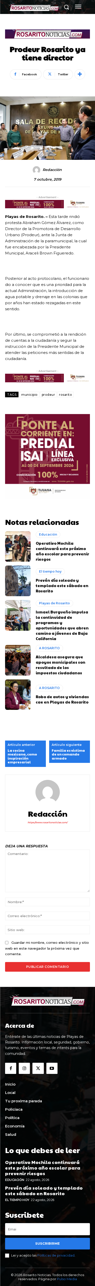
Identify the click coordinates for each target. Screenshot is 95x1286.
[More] (79, 74)
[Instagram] (24, 1068)
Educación (48, 534)
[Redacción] (37, 170)
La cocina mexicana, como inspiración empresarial (22, 756)
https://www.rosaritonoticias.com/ (47, 822)
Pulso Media (67, 1279)
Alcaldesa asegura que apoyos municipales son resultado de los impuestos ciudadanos (60, 664)
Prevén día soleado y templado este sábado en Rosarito (62, 585)
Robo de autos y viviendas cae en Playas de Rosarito (62, 699)
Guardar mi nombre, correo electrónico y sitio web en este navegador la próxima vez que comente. (47, 948)
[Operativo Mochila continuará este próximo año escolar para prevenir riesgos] (18, 546)
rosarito (65, 395)
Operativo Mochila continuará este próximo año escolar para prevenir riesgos (62, 551)
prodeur (48, 395)
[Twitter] (38, 1068)
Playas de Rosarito (54, 603)
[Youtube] (52, 1068)
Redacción (52, 170)
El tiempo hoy (50, 571)
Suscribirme (47, 1243)
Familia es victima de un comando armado (68, 755)
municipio (29, 395)
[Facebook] (10, 1068)
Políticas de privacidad (55, 1255)
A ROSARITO (49, 648)
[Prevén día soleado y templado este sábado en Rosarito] (18, 580)
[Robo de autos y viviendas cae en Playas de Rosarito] (18, 694)
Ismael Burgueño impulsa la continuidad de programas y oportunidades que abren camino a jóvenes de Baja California (62, 625)
